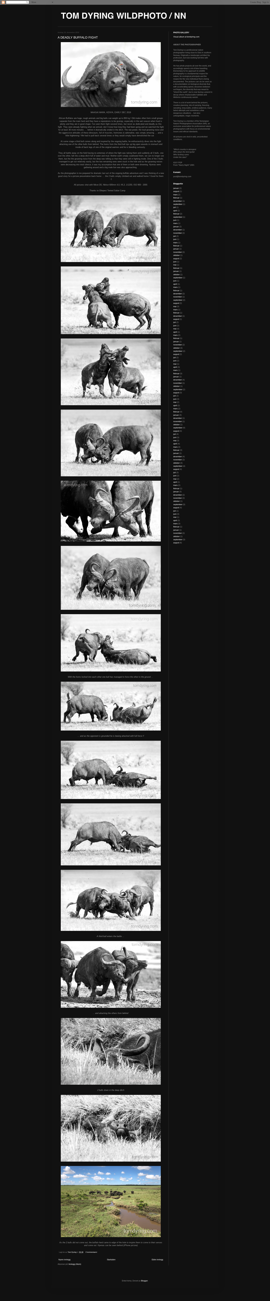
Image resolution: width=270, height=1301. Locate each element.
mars (175, 195)
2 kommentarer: (91, 1252)
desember (177, 201)
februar (176, 198)
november (177, 233)
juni (174, 220)
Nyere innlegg (64, 1260)
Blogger (144, 1281)
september (177, 204)
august (176, 191)
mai (174, 265)
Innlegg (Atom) (75, 1264)
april (175, 211)
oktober (176, 255)
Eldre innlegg (157, 1260)
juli (174, 207)
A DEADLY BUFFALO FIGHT (78, 37)
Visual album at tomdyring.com (186, 37)
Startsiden (111, 1260)
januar (176, 188)
